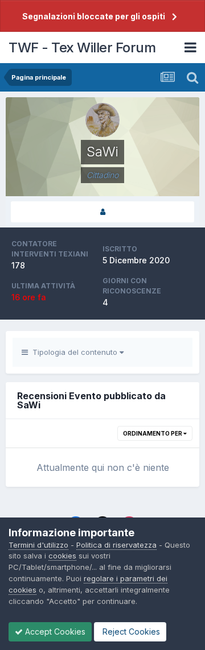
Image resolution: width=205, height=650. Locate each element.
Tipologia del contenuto (74, 352)
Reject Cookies (130, 631)
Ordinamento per (153, 433)
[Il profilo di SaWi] (102, 212)
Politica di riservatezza (116, 544)
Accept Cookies (54, 631)
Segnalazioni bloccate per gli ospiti (93, 16)
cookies (62, 555)
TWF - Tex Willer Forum (82, 47)
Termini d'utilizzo (38, 544)
